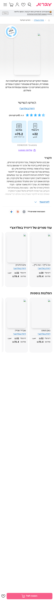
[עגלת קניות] (11, 4)
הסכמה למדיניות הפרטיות (37, 14)
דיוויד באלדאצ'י (27, 108)
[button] (5, 4)
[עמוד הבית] (49, 20)
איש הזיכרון (21, 265)
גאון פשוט (45, 330)
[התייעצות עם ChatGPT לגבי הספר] (24, 211)
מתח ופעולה (39, 20)
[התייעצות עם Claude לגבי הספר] (17, 211)
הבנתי (5, 13)
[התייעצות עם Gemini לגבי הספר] (11, 211)
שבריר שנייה (20, 330)
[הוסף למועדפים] (3, 596)
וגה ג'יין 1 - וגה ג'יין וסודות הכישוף (42, 265)
